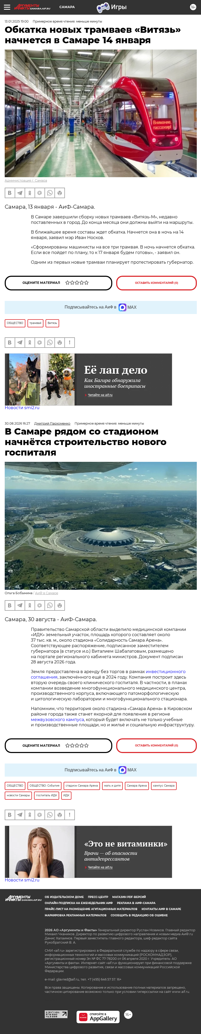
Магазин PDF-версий (129, 897)
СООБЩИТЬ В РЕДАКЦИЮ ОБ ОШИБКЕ (139, 915)
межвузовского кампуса (57, 719)
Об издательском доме (64, 897)
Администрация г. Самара (26, 180)
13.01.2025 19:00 (17, 21)
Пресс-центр (98, 897)
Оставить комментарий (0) (156, 283)
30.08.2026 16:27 (17, 423)
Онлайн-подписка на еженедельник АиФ (79, 903)
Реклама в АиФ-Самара (136, 903)
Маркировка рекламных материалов (76, 915)
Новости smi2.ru (22, 407)
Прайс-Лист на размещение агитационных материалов (91, 909)
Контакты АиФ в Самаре (161, 909)
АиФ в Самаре (46, 593)
